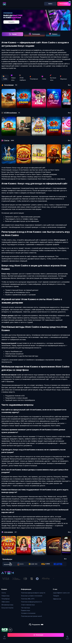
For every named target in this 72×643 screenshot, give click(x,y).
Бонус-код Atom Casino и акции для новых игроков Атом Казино (26, 172)
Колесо (54, 34)
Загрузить (11, 22)
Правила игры (25, 610)
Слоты (44, 79)
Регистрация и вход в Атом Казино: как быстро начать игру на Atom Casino (30, 170)
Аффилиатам (57, 599)
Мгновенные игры (7, 605)
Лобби (5, 79)
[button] (64, 25)
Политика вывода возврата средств (33, 593)
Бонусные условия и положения (31, 596)
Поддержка (36, 624)
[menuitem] (7, 592)
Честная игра (25, 608)
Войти (50, 3)
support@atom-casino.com (61, 593)
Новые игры (13, 79)
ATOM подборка (23, 79)
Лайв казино (6, 602)
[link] (8, 564)
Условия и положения (28, 613)
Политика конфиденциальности (31, 602)
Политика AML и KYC (27, 599)
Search (67, 638)
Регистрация (64, 3)
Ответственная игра (28, 605)
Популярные (34, 79)
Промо (14, 34)
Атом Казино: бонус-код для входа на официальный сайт (23, 168)
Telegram (56, 596)
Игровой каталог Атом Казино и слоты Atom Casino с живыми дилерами (29, 174)
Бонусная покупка (7, 608)
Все (69, 85)
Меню (4, 638)
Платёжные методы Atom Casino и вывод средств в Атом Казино (27, 177)
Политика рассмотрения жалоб (31, 616)
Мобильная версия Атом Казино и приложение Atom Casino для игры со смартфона (33, 179)
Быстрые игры (53, 79)
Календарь (36, 34)
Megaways (63, 79)
